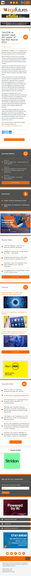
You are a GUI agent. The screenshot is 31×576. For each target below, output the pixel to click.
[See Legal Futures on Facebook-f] (17, 2)
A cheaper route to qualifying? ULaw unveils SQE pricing (16, 271)
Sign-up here (6, 492)
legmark (13, 571)
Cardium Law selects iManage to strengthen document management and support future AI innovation (16, 434)
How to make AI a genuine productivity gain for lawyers (14, 390)
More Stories (15, 276)
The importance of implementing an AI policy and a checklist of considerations (16, 401)
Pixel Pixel (9, 570)
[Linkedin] (10, 132)
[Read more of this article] (15, 302)
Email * (4, 488)
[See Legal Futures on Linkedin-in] (14, 2)
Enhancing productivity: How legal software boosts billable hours (15, 258)
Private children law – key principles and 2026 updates (16, 162)
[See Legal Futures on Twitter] (11, 2)
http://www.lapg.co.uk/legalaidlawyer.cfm (12, 125)
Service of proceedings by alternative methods (14, 312)
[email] (15, 488)
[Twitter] (6, 132)
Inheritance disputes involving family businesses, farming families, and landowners (15, 170)
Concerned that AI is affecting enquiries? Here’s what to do (12, 293)
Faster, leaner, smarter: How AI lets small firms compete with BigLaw (14, 332)
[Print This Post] (29, 29)
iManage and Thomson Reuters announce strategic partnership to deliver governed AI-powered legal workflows (16, 409)
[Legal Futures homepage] (15, 10)
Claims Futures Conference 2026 (15, 200)
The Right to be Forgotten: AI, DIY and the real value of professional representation (16, 417)
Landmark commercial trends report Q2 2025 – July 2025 (16, 252)
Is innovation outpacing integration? (16, 395)
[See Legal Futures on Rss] (23, 553)
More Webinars (15, 182)
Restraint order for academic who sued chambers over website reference (15, 264)
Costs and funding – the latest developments (13, 177)
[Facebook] (3, 132)
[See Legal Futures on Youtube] (19, 553)
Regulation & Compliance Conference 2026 (16, 205)
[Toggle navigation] (27, 2)
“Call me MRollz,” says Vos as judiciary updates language (14, 246)
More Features (15, 352)
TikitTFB (17, 50)
